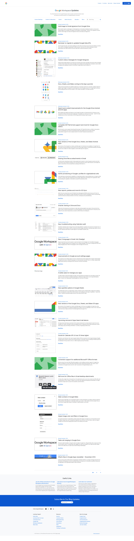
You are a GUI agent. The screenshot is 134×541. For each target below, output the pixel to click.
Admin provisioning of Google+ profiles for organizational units (78, 174)
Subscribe (127, 3)
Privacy (57, 533)
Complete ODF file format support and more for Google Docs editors (78, 125)
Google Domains (83, 518)
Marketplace (58, 523)
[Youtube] (46, 509)
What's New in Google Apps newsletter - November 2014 (76, 457)
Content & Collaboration (51, 19)
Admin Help (35, 516)
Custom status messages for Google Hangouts (73, 60)
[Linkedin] (51, 509)
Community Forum (36, 519)
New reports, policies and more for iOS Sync (72, 190)
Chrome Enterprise (83, 519)
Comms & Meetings (39, 19)
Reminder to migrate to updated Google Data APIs (74, 43)
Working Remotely (60, 519)
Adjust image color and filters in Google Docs (73, 416)
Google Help (35, 521)
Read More (60, 34)
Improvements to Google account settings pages (74, 256)
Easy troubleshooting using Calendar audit (72, 224)
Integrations (58, 526)
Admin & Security (68, 19)
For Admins (104, 3)
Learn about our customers (85, 481)
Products (99, 3)
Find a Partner (59, 521)
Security (58, 516)
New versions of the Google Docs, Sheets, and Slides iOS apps (78, 303)
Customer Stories (59, 518)
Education (77, 19)
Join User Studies (83, 524)
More (83, 19)
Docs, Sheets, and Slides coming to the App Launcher (75, 84)
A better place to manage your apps (70, 273)
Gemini (60, 19)
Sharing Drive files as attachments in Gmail (72, 158)
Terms (59, 533)
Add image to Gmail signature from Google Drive (74, 26)
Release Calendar (116, 3)
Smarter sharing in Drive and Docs (69, 205)
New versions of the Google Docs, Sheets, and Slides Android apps (78, 142)
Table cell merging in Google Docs (69, 440)
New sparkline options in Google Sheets (71, 288)
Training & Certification (61, 528)
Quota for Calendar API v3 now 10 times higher (73, 335)
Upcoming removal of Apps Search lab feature (73, 320)
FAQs (57, 524)
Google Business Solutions (85, 521)
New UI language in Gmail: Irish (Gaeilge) (71, 239)
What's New (35, 524)
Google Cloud (82, 516)
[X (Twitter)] (48, 509)
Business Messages (83, 523)
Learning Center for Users (38, 518)
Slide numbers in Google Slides (68, 397)
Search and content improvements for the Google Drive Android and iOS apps (79, 109)
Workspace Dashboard (37, 523)
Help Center (110, 3)
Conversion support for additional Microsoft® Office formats (77, 359)
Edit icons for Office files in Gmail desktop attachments (76, 376)
